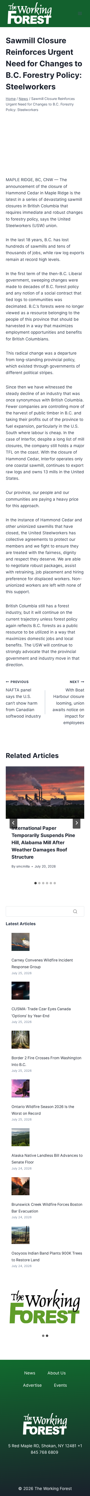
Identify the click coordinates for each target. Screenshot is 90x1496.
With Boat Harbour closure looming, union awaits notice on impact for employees (68, 702)
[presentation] (45, 792)
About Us (57, 1373)
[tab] (35, 883)
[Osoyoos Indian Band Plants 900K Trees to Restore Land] (21, 1235)
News (29, 1373)
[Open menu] (79, 13)
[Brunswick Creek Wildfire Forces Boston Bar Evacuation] (21, 1186)
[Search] (75, 911)
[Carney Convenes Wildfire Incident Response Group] (21, 942)
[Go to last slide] (13, 823)
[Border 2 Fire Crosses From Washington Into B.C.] (21, 1040)
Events (60, 1385)
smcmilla (23, 866)
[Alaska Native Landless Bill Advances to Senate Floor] (21, 1137)
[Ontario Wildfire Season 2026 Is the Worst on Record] (21, 1088)
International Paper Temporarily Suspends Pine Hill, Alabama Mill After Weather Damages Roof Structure (43, 842)
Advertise (32, 1385)
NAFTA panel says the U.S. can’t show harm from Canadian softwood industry (23, 699)
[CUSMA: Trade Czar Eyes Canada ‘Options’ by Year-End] (21, 991)
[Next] (76, 823)
